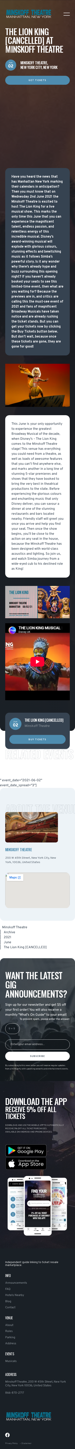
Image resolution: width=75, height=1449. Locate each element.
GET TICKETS (37, 80)
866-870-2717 (14, 1393)
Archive (9, 932)
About (9, 1325)
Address (10, 1343)
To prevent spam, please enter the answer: (45, 1019)
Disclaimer (26, 1443)
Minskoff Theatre (14, 927)
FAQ (7, 1289)
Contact (10, 1307)
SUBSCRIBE (37, 1056)
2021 (7, 937)
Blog (8, 1301)
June (7, 942)
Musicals (11, 1361)
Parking (10, 1337)
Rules (9, 1331)
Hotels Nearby (14, 1295)
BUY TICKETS (37, 739)
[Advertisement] (37, 122)
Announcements (16, 1283)
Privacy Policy (11, 1443)
